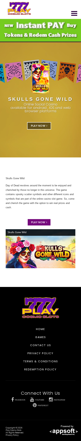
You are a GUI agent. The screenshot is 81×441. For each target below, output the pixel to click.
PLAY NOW (38, 126)
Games (40, 337)
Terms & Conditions (40, 361)
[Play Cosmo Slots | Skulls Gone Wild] (19, 8)
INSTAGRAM (59, 400)
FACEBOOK (20, 400)
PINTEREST (43, 405)
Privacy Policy (40, 353)
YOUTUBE (39, 400)
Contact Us (40, 345)
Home (40, 329)
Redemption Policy (40, 369)
